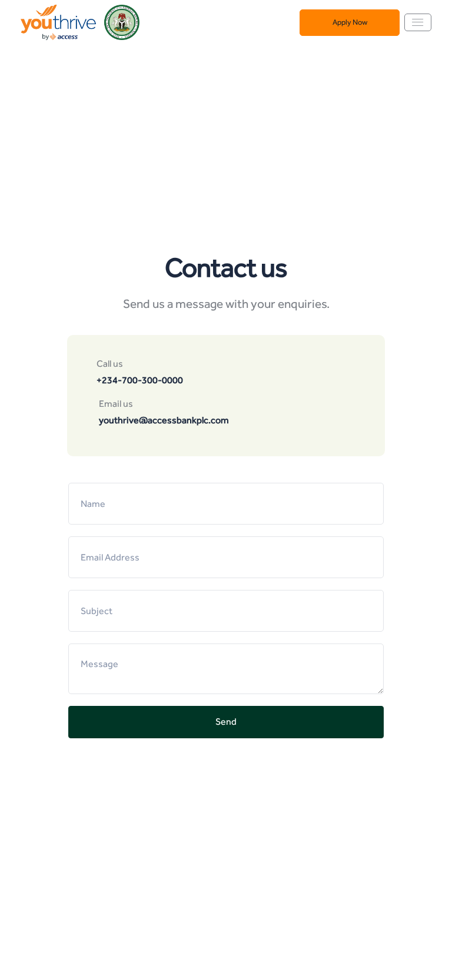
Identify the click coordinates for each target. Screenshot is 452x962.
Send (226, 721)
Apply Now (350, 22)
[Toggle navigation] (417, 22)
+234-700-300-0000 (140, 380)
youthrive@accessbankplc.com (164, 420)
